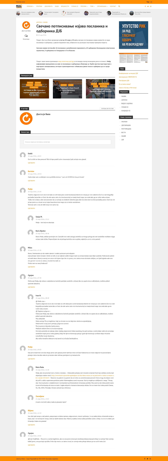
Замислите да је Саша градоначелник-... (95, 13)
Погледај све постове (107, 108)
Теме (91, 6)
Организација (101, 6)
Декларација (126, 125)
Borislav (31, 171)
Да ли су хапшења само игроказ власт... (28, 13)
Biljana (30, 410)
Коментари (26, 39)
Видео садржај (127, 103)
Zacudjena (40, 396)
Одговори (31, 163)
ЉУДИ (57, 6)
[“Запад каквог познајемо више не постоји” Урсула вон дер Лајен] (41, 13)
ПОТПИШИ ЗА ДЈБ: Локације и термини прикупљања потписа (34, 91)
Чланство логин (20, 2)
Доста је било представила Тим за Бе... (142, 13)
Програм (39, 6)
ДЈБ (122, 140)
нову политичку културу (66, 61)
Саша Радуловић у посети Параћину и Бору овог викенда (101, 90)
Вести (123, 132)
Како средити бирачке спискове (73, 13)
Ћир (148, 2)
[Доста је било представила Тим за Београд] (131, 13)
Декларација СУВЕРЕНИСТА (128, 77)
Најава (45, 22)
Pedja (30, 189)
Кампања (29, 85)
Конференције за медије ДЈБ (128, 73)
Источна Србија (103, 84)
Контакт (113, 6)
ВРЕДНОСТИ (65, 6)
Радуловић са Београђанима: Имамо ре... (119, 13)
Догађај (39, 22)
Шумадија (103, 86)
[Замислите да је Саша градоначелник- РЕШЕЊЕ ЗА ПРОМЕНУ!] (86, 13)
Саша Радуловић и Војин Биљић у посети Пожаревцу (67, 89)
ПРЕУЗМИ (83, 6)
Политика (38, 85)
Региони (30, 6)
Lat (151, 2)
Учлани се (74, 6)
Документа (48, 6)
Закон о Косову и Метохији (127, 88)
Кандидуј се (125, 111)
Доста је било (26, 31)
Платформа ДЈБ (124, 80)
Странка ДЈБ (34, 87)
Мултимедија (126, 129)
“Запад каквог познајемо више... (51, 13)
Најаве (123, 136)
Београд (30, 82)
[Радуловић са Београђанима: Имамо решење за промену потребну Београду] (109, 13)
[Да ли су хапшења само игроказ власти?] (18, 13)
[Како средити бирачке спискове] (63, 13)
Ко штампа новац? (125, 84)
